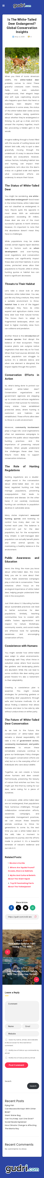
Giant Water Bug (13, 1115)
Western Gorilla (17, 863)
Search (8, 1081)
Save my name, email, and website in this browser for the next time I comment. (21, 1043)
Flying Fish (9, 1105)
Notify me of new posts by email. (22, 1058)
